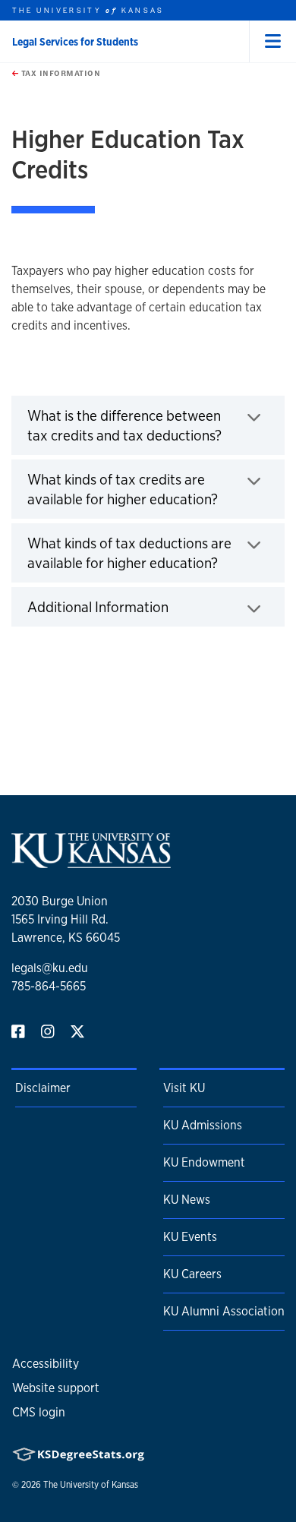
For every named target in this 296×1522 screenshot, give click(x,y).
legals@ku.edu (49, 968)
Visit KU (184, 1088)
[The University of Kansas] (91, 862)
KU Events (190, 1237)
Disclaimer (43, 1088)
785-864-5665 (48, 986)
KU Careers (192, 1274)
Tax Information (59, 73)
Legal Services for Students (75, 42)
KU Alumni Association (224, 1311)
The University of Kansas (90, 1485)
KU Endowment (204, 1162)
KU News (186, 1200)
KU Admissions (202, 1125)
